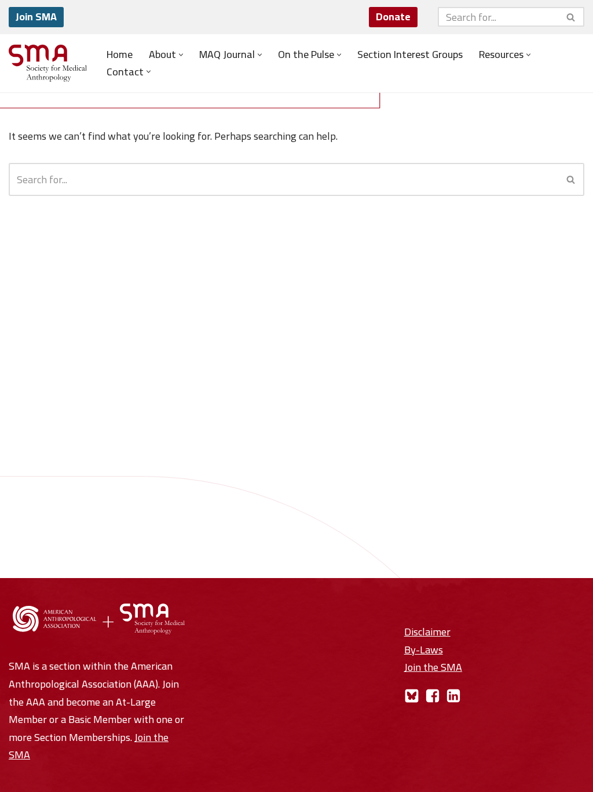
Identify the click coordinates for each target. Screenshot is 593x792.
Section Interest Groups (410, 54)
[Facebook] (432, 695)
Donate (393, 16)
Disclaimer (427, 631)
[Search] (571, 17)
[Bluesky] (411, 695)
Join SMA (36, 16)
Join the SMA (433, 667)
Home (120, 54)
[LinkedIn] (453, 695)
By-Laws (423, 649)
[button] (181, 55)
